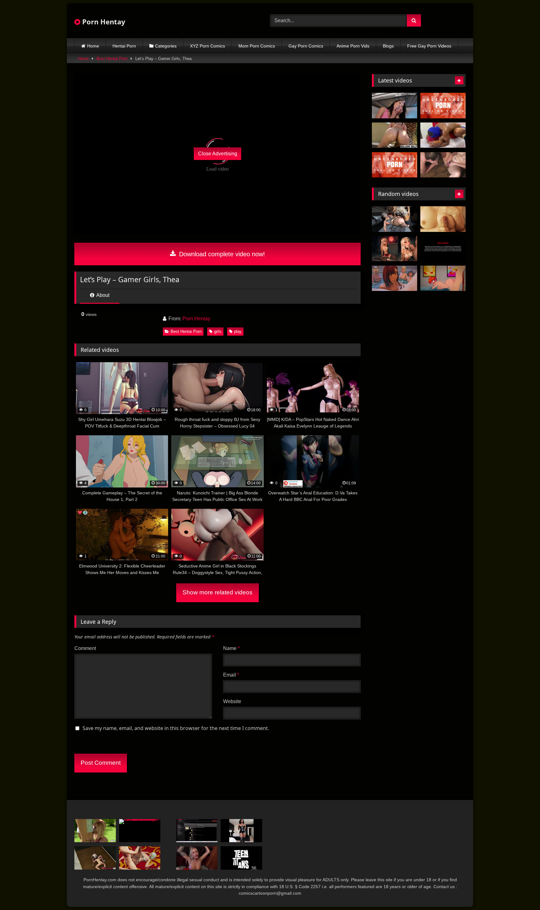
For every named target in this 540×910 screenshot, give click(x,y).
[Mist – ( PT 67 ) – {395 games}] (394, 278)
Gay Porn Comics (305, 45)
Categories (166, 45)
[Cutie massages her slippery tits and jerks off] (443, 219)
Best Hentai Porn (112, 58)
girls (218, 331)
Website (232, 701)
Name (231, 648)
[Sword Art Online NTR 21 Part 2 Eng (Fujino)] (197, 830)
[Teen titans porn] (241, 858)
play (238, 331)
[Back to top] (521, 891)
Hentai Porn (124, 45)
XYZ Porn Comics (207, 45)
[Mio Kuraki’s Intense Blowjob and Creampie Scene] (394, 165)
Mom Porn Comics (256, 45)
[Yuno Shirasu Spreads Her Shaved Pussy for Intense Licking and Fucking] (443, 105)
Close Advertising (217, 153)
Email (231, 675)
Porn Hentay (102, 21)
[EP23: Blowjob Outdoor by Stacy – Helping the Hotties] (95, 830)
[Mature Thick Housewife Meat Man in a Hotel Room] (394, 219)
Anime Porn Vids (353, 45)
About (102, 295)
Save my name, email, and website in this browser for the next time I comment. (175, 728)
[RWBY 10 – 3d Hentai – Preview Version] (443, 249)
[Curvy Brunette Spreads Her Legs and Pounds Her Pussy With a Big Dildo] (394, 105)
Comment (85, 648)
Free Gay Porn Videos (429, 45)
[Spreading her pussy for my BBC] (443, 135)
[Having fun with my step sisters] (197, 858)
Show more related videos (217, 592)
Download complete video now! (221, 254)
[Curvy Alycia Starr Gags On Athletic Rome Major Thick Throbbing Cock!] (394, 135)
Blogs (388, 45)
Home (93, 45)
